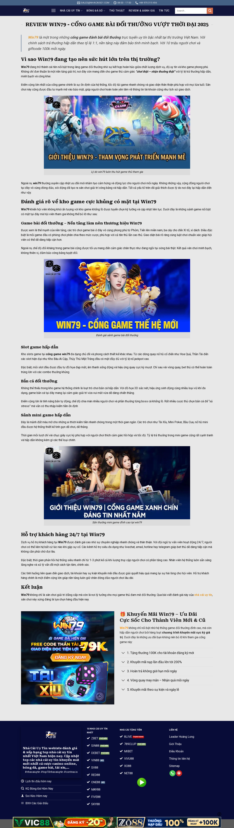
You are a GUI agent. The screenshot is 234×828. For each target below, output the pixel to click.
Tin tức (164, 10)
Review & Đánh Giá (142, 10)
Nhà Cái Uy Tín (70, 10)
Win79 (33, 37)
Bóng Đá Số (94, 10)
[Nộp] (210, 11)
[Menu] (53, 10)
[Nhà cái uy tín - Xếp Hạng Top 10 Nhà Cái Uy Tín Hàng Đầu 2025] (32, 10)
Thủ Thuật (117, 10)
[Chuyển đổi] (123, 653)
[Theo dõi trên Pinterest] (179, 773)
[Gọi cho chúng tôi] (172, 773)
